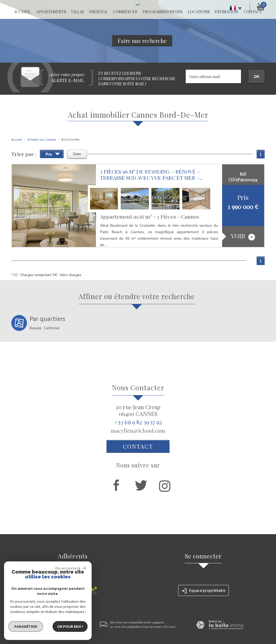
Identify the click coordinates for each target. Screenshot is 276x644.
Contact (138, 446)
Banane (36, 328)
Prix (49, 154)
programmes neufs (162, 11)
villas (77, 11)
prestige (98, 11)
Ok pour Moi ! (70, 626)
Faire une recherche (142, 40)
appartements (51, 11)
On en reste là (67, 568)
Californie (52, 328)
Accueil (22, 11)
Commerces (125, 11)
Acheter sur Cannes (41, 139)
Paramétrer (25, 626)
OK (256, 76)
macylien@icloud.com (138, 430)
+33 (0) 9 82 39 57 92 (138, 422)
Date (77, 154)
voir (239, 236)
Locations (199, 11)
